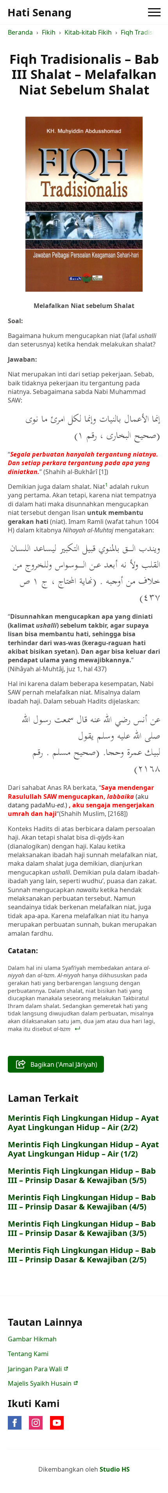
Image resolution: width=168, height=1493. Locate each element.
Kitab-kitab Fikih (88, 32)
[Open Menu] (154, 12)
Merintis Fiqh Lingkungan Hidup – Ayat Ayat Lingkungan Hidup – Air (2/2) (83, 1122)
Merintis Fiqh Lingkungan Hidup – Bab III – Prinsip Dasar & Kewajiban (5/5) (82, 1175)
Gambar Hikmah (32, 1339)
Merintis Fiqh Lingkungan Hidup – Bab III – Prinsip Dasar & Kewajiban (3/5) (82, 1228)
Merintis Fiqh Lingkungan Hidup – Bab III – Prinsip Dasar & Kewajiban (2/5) (82, 1255)
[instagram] (36, 1423)
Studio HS (115, 1469)
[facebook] (14, 1423)
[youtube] (57, 1423)
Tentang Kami (28, 1353)
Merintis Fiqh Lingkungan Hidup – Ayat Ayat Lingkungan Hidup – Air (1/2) (83, 1149)
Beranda (20, 32)
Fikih (48, 32)
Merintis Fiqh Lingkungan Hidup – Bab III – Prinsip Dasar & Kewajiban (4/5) (82, 1202)
